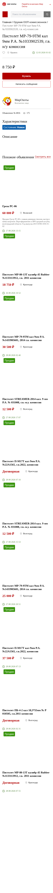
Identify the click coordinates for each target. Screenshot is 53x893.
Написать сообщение (26, 84)
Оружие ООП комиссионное (30, 22)
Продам (9, 167)
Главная (7, 22)
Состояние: (14, 127)
